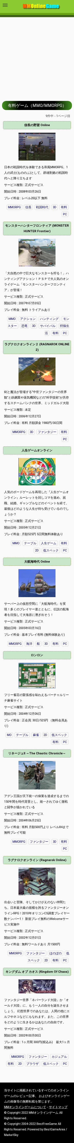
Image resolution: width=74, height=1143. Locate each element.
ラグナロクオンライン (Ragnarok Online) (37, 860)
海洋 (29, 644)
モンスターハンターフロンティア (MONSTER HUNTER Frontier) (37, 228)
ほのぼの (55, 953)
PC (65, 214)
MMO (16, 543)
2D (37, 550)
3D (54, 207)
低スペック (51, 550)
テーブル (30, 543)
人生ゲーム (48, 543)
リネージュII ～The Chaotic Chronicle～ (37, 753)
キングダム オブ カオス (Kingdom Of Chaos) (37, 972)
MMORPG (14, 207)
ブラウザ (32, 1064)
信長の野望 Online (37, 125)
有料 (64, 207)
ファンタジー (47, 432)
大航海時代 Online (37, 561)
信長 (28, 207)
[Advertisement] (37, 56)
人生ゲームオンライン (37, 450)
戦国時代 (42, 207)
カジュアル (59, 1057)
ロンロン (37, 655)
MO (9, 735)
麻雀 (36, 735)
